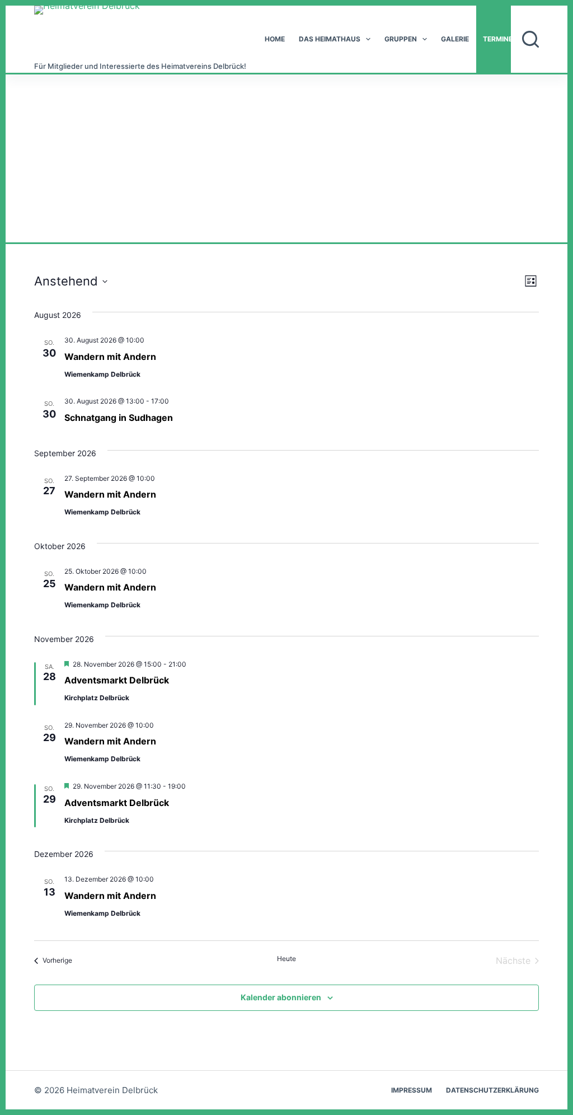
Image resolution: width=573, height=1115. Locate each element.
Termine (498, 39)
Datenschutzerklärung (492, 1090)
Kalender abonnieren (281, 997)
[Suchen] (530, 39)
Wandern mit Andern (110, 356)
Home (275, 39)
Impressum (411, 1090)
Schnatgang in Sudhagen (118, 417)
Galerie (455, 39)
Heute (286, 958)
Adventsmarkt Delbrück (116, 680)
